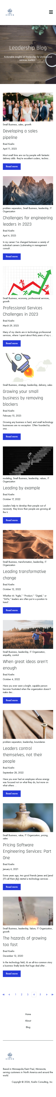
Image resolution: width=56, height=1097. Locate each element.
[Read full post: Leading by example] (28, 460)
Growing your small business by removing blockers (23, 398)
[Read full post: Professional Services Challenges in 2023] (28, 280)
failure (32, 928)
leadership (43, 208)
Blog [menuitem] (28, 1027)
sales (20, 124)
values (43, 478)
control (15, 655)
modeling (7, 478)
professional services (38, 298)
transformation (25, 562)
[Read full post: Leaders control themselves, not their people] (28, 724)
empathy (7, 655)
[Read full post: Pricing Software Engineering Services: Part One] (28, 817)
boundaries (39, 742)
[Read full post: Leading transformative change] (28, 544)
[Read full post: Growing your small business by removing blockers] (28, 367)
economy (22, 298)
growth (28, 124)
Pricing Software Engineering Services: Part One (27, 851)
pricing (44, 835)
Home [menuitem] (28, 1014)
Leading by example (21, 488)
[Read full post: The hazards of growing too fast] (28, 911)
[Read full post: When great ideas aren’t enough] (28, 634)
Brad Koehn (8, 144)
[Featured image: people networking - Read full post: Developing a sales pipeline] (28, 107)
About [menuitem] (28, 1020)
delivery (42, 385)
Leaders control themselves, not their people (22, 754)
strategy (22, 385)
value (20, 835)
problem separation (12, 208)
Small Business (10, 124)
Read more (12, 166)
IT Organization (37, 652)
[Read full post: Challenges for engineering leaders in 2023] (28, 190)
